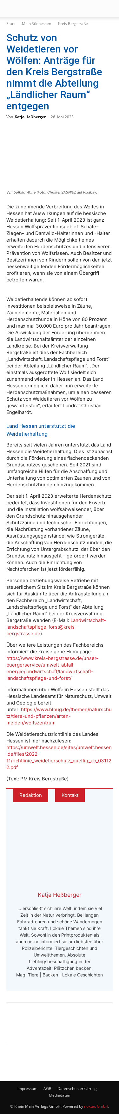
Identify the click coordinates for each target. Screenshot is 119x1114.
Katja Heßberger (30, 117)
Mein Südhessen (36, 23)
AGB (47, 1088)
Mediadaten (59, 1095)
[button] (11, 8)
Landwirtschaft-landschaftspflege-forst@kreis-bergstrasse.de (56, 627)
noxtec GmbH (96, 1106)
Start (10, 23)
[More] (79, 1027)
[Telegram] (57, 1027)
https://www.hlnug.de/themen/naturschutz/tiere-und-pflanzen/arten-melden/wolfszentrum (59, 716)
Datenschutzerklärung (77, 1088)
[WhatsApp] (36, 1027)
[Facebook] (15, 1027)
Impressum (27, 1088)
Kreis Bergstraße (73, 23)
